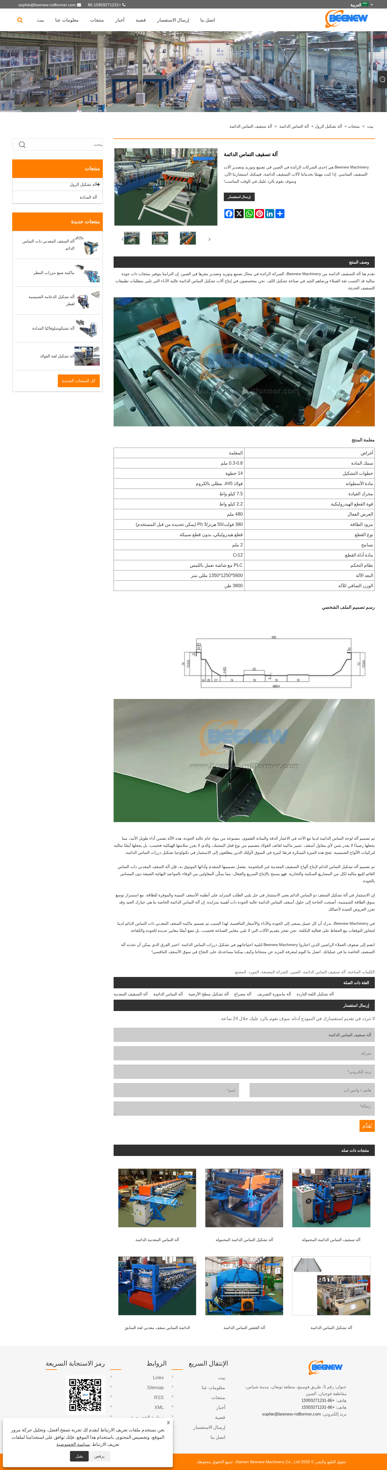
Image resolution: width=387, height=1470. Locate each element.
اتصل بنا (207, 20)
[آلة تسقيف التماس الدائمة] (131, 239)
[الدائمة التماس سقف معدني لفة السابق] (157, 1283)
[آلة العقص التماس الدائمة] (244, 1283)
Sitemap (155, 1387)
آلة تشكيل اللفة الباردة (315, 994)
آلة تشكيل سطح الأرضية (208, 994)
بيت (40, 20)
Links (158, 1377)
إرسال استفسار (239, 197)
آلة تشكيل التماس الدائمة (331, 1327)
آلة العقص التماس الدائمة (244, 1327)
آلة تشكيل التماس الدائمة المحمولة (244, 1239)
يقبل (79, 1456)
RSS (159, 1397)
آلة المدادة (88, 197)
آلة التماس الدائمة (294, 126)
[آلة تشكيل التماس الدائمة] (331, 1283)
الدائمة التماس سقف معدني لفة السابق (157, 1327)
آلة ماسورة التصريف (274, 994)
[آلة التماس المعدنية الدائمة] (157, 1196)
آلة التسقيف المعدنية (131, 994)
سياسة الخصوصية (73, 1444)
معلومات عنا (67, 20)
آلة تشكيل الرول (328, 126)
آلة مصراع (242, 994)
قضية (141, 20)
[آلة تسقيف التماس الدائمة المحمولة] (331, 1196)
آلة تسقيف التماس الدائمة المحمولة (331, 1239)
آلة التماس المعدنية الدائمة (157, 1239)
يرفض (99, 1456)
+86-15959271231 (104, 5)
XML (159, 1407)
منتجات (97, 20)
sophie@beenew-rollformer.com (47, 5)
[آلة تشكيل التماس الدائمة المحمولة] (244, 1196)
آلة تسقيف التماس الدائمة (250, 126)
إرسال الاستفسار (173, 20)
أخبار (119, 20)
